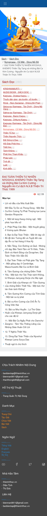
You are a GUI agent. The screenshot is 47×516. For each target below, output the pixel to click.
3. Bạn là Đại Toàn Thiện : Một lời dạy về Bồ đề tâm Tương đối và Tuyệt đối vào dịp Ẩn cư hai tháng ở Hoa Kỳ (25, 238)
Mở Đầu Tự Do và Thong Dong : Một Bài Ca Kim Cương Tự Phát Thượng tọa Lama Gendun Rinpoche (25, 211)
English (5, 448)
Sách (4, 58)
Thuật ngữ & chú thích (16, 344)
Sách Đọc (14, 58)
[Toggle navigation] (5, 3)
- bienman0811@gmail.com (15, 376)
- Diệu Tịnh (7, 485)
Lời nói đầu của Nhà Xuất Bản (19, 203)
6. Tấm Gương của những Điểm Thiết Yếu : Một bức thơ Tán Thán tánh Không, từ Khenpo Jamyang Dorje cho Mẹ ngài (24, 274)
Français (6, 451)
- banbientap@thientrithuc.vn (16, 373)
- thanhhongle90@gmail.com (15, 379)
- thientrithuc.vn (9, 481)
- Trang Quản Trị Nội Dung (14, 395)
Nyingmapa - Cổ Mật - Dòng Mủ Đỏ (21, 62)
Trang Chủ (6, 414)
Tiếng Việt (6, 445)
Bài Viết (5, 423)
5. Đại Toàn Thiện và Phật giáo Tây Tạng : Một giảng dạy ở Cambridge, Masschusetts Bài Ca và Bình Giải (24, 263)
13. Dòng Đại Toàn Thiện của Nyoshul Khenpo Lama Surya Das (23, 338)
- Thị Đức (6, 488)
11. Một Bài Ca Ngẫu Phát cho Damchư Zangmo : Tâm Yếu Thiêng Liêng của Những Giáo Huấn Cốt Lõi (24, 324)
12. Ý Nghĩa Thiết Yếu (15, 331)
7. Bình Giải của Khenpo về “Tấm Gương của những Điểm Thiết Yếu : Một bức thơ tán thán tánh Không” (25, 286)
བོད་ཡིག (5, 455)
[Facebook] (17, 464)
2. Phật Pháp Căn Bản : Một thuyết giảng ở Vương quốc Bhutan (25, 228)
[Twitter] (30, 464)
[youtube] (3, 464)
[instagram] (43, 464)
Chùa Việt (6, 420)
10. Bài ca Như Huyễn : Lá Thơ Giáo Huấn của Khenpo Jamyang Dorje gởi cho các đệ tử (23, 312)
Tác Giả (5, 417)
